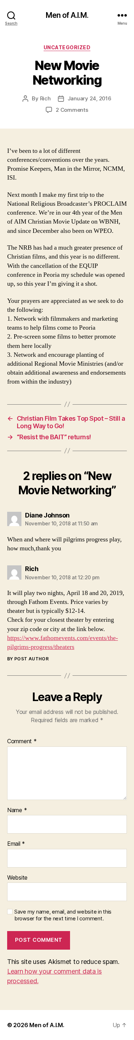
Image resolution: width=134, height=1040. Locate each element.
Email (16, 844)
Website (17, 878)
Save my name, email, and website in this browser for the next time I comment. (62, 915)
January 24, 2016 (89, 98)
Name (17, 810)
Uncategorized (67, 47)
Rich (45, 98)
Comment (22, 741)
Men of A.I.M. (67, 15)
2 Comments (72, 109)
